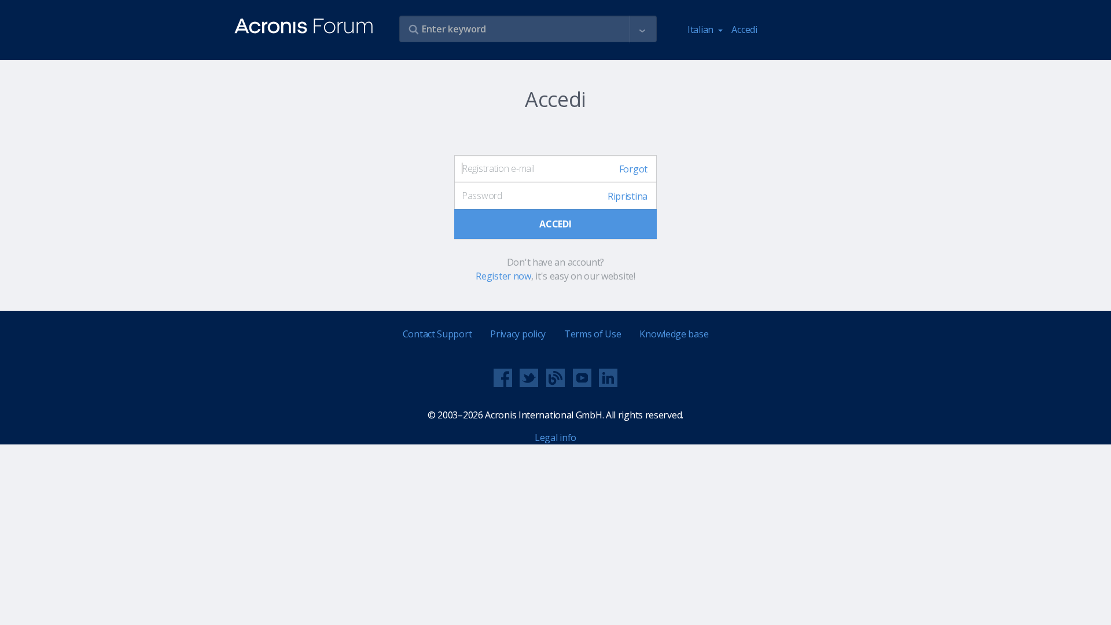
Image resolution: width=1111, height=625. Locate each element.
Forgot (633, 169)
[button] (642, 29)
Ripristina (628, 196)
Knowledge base (673, 334)
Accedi (744, 29)
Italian (701, 29)
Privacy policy (518, 334)
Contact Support (437, 334)
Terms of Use (592, 334)
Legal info (555, 437)
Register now (503, 276)
